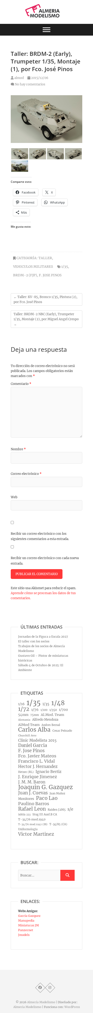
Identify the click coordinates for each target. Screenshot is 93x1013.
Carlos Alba (34, 729)
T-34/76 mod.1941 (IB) (32, 824)
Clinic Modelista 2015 (37, 740)
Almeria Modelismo (27, 1007)
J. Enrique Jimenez (37, 776)
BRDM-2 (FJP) (25, 275)
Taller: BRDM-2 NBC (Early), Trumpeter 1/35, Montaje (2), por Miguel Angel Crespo (46, 319)
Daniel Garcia (32, 745)
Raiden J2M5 (57, 809)
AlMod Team (29, 725)
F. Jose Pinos (50, 275)
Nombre (18, 449)
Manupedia (26, 920)
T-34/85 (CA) (58, 824)
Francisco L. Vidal (36, 761)
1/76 (35, 710)
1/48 (58, 703)
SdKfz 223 (24, 814)
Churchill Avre (27, 735)
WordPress (72, 1007)
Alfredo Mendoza (45, 720)
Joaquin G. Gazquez (45, 787)
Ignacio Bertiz (49, 771)
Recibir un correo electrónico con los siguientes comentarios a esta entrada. (40, 536)
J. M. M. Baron (31, 782)
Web (14, 497)
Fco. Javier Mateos (37, 756)
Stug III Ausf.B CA (44, 814)
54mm (23, 715)
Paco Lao (46, 798)
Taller (45, 258)
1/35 (64, 266)
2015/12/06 (39, 78)
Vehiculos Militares (33, 266)
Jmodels (24, 935)
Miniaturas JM (28, 925)
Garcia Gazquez (29, 916)
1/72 (23, 709)
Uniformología (27, 829)
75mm (34, 715)
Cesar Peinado (62, 730)
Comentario (21, 384)
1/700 (63, 710)
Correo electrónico (26, 474)
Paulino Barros (33, 803)
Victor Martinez (36, 834)
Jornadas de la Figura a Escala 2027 (43, 636)
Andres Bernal (50, 725)
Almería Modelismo (41, 1002)
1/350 (53, 710)
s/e (70, 809)
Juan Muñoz (57, 793)
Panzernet (25, 930)
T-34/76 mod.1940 (32, 819)
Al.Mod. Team (52, 715)
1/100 (44, 710)
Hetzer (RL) (26, 772)
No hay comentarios (30, 84)
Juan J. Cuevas (33, 793)
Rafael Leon (32, 809)
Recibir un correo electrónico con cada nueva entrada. (45, 560)
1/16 (21, 704)
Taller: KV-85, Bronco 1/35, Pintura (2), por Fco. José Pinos (45, 299)
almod (19, 78)
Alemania (24, 719)
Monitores (26, 799)
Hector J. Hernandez (37, 766)
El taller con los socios (33, 641)
